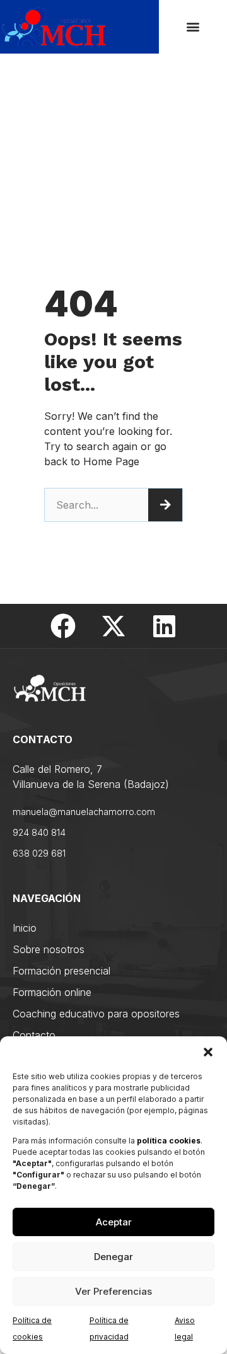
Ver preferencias (113, 1291)
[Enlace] (63, 626)
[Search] (165, 505)
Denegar (113, 1257)
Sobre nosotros (48, 949)
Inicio (25, 928)
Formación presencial (61, 970)
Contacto (34, 1035)
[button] (208, 1052)
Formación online (52, 992)
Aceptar (114, 1222)
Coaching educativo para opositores (96, 1013)
